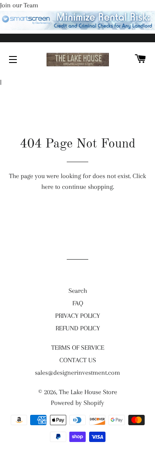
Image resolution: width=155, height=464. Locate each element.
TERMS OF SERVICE (77, 347)
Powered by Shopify (77, 403)
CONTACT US (77, 360)
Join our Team (19, 5)
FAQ (77, 303)
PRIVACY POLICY (77, 316)
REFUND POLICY (78, 328)
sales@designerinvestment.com (77, 372)
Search (77, 291)
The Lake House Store (88, 392)
